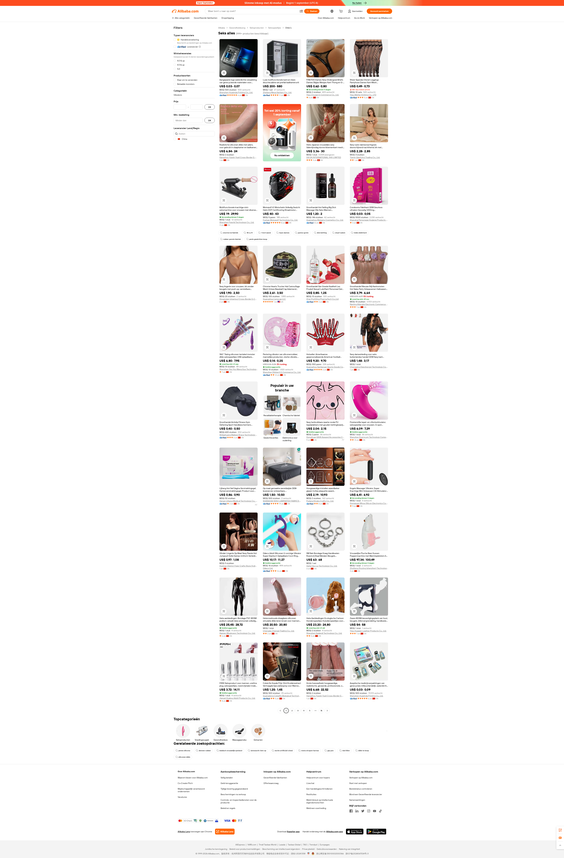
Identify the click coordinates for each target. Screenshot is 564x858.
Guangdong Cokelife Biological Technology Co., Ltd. (282, 696)
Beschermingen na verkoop (233, 794)
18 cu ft (250, 233)
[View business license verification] (308, 853)
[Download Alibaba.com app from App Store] (355, 831)
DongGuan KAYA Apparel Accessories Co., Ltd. (325, 437)
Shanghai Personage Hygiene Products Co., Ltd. (369, 220)
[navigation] (194, 369)
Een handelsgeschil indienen (319, 789)
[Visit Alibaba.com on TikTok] (380, 811)
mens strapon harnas (310, 751)
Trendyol (313, 844)
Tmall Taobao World (267, 844)
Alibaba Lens (184, 831)
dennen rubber (205, 751)
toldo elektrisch (360, 233)
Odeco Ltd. (268, 568)
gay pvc (330, 751)
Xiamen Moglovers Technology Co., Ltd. (237, 633)
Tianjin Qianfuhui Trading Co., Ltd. (365, 157)
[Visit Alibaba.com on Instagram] (368, 811)
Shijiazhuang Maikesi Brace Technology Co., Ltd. (238, 435)
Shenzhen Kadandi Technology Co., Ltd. (324, 633)
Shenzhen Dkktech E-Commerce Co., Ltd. (282, 372)
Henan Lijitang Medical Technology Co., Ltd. (238, 501)
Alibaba (221, 28)
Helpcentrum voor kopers (318, 777)
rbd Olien (346, 751)
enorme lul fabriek (230, 233)
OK (209, 107)
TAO (305, 844)
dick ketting (322, 233)
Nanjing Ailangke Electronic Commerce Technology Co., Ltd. (369, 304)
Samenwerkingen (357, 800)
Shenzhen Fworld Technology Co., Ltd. (236, 222)
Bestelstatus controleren (360, 789)
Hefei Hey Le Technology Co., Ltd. (321, 566)
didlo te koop (363, 751)
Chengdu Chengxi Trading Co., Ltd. (278, 631)
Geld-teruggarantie (229, 783)
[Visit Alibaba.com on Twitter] (363, 811)
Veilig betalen (227, 777)
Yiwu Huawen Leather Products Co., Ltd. (368, 631)
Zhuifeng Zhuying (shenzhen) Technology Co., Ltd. (369, 568)
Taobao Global (294, 844)
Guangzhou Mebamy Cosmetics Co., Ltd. (324, 220)
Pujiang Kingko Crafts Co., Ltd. (320, 501)
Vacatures (182, 797)
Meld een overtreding (316, 808)
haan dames (284, 233)
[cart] (341, 11)
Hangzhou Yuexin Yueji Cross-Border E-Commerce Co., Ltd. (238, 157)
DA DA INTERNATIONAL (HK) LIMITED (323, 157)
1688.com (251, 844)
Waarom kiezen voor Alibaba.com (193, 777)
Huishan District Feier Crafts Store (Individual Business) (238, 566)
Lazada (282, 844)
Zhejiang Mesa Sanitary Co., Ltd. (277, 92)
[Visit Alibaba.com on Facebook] (351, 811)
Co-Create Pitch (185, 783)
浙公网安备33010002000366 (330, 853)
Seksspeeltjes (274, 28)
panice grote (303, 233)
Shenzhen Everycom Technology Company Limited (369, 437)
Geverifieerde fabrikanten (275, 777)
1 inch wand (266, 233)
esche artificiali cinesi (284, 751)
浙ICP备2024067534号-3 (357, 853)
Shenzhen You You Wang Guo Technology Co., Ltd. (238, 369)
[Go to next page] (327, 710)
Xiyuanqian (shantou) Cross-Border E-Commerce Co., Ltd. (238, 299)
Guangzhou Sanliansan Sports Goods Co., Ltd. (325, 367)
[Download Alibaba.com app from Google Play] (376, 831)
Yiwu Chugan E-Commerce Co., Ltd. (322, 95)
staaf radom (340, 233)
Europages (325, 844)
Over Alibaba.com (186, 771)
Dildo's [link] (288, 28)
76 (321, 711)
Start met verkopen (358, 783)
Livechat (310, 783)
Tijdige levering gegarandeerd (234, 789)
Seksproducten (257, 28)
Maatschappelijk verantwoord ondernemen (191, 790)
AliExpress (240, 844)
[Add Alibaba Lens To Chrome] (225, 831)
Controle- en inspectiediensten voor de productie (239, 801)
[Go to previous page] (280, 710)
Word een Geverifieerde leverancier (365, 794)
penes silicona (184, 751)
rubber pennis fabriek (232, 239)
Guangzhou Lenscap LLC (274, 299)
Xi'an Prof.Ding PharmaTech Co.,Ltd (322, 299)
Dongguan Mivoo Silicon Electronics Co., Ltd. (369, 503)
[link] (560, 830)
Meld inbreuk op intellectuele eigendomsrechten (319, 801)
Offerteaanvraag (270, 783)
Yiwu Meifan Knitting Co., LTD (363, 95)
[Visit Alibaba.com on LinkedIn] (357, 811)
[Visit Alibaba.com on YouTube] (374, 811)
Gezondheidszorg (237, 28)
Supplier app (293, 831)
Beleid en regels (228, 808)
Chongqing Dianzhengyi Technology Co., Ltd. (369, 367)
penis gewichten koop (258, 239)
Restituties (311, 794)
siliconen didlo (184, 757)
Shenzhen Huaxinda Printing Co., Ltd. (236, 92)
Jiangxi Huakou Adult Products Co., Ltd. (237, 698)
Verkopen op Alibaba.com (360, 777)
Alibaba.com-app (334, 831)
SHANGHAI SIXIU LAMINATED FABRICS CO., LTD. (282, 501)
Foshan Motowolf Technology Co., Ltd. (280, 220)
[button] (301, 11)
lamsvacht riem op (258, 751)
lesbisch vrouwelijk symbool (230, 751)
